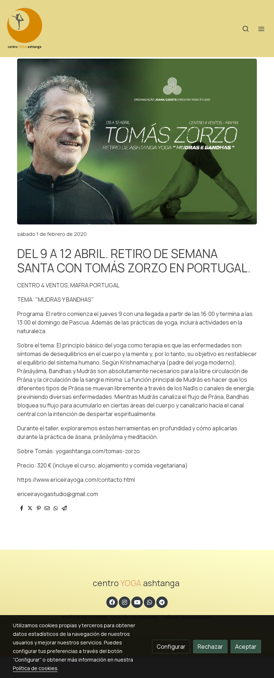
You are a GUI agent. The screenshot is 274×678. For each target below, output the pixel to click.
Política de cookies (35, 668)
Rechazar (210, 646)
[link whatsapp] (149, 602)
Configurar (171, 646)
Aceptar (246, 646)
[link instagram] (124, 602)
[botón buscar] (245, 28)
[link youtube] (137, 602)
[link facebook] (112, 602)
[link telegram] (162, 602)
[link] (24, 28)
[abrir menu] (261, 28)
